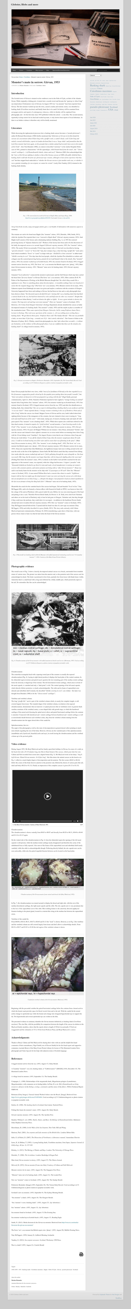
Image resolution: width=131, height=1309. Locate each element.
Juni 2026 (93, 117)
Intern (44, 85)
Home (14, 70)
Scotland (75, 1269)
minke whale (104, 104)
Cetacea (21, 70)
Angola (107, 80)
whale (116, 110)
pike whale (115, 104)
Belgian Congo (108, 86)
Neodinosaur (110, 104)
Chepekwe (115, 91)
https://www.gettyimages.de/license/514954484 (26, 1097)
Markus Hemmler (24, 85)
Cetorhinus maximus (37, 1269)
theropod (98, 110)
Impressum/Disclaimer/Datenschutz (61, 70)
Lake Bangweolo (106, 102)
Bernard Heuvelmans (116, 86)
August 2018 (93, 128)
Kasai (111, 99)
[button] (47, 796)
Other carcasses (39, 70)
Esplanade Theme (105, 1294)
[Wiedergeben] (15, 821)
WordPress (119, 1298)
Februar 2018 (94, 134)
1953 (20, 1269)
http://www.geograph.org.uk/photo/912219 (37, 218)
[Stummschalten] (78, 821)
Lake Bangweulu (113, 102)
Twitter (13, 1286)
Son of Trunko (93, 110)
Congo (109, 94)
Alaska (103, 80)
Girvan (59, 1269)
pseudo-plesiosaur (67, 1269)
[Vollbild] (80, 821)
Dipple (45, 1269)
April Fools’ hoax (112, 80)
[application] (47, 796)
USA (110, 109)
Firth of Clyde (52, 1269)
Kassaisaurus (92, 102)
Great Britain (94, 99)
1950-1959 (14, 1269)
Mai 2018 (93, 131)
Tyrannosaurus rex (103, 110)
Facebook (28, 1286)
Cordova (112, 94)
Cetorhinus (29, 70)
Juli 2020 (92, 126)
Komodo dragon (99, 102)
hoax (100, 99)
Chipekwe (97, 94)
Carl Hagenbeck (93, 88)
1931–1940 (97, 80)
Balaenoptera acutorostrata (95, 83)
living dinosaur (98, 104)
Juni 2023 (93, 120)
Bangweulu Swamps (105, 83)
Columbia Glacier (103, 94)
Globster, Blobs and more (24, 4)
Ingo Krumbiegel (105, 99)
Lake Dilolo (92, 104)
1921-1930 (92, 80)
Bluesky (18, 1286)
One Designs (115, 1294)
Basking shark (26, 1269)
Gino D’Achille (104, 96)
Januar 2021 (93, 123)
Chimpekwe (92, 94)
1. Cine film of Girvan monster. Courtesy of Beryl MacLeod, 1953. (30, 825)
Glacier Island (110, 96)
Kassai (118, 99)
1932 (100, 80)
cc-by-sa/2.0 (65, 218)
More (47, 70)
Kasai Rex (115, 99)
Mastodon (23, 1286)
